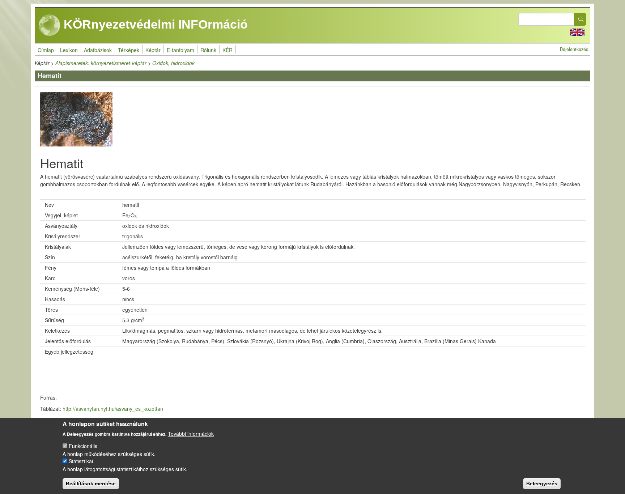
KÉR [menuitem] (227, 50)
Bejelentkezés (574, 49)
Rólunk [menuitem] (208, 50)
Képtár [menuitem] (153, 50)
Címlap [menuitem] (46, 50)
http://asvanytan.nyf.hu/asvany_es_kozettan (113, 408)
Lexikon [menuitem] (69, 50)
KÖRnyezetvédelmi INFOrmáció (154, 24)
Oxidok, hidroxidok (173, 63)
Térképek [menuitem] (128, 50)
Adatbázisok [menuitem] (98, 50)
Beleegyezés (541, 483)
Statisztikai (81, 461)
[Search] (580, 19)
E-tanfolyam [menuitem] (180, 50)
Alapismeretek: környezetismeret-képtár (100, 63)
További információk (191, 433)
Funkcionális (83, 446)
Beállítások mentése (91, 483)
